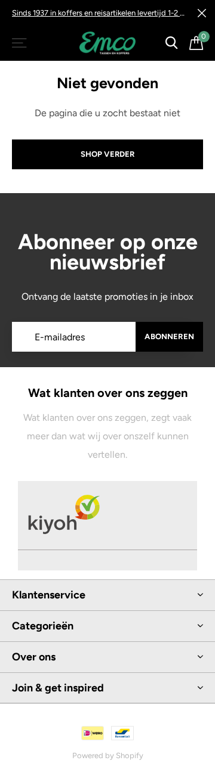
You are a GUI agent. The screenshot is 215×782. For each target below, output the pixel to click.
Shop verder (108, 154)
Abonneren (169, 336)
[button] (21, 43)
